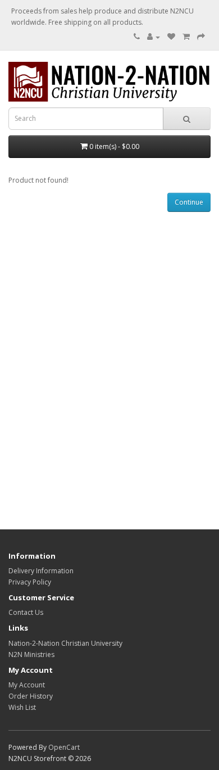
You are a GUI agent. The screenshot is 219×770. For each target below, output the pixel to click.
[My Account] (153, 37)
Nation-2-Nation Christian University (65, 643)
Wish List (22, 707)
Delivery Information (41, 571)
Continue (189, 202)
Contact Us (25, 612)
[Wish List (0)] (171, 37)
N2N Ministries (31, 654)
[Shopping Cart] (186, 37)
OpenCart (64, 747)
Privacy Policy (29, 582)
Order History (30, 696)
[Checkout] (201, 37)
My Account (26, 685)
